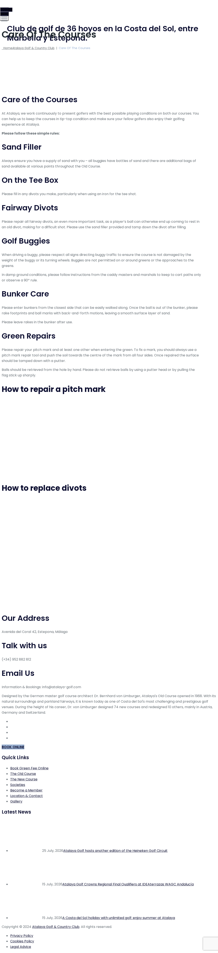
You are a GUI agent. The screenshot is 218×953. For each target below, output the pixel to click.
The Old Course (23, 773)
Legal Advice (20, 946)
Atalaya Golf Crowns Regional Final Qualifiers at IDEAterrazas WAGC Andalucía (128, 884)
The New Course (23, 779)
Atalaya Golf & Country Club (55, 926)
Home (28, 48)
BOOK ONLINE (13, 747)
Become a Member (26, 790)
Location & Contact (26, 795)
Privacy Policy (21, 935)
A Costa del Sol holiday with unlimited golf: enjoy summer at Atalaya (118, 917)
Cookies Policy (22, 941)
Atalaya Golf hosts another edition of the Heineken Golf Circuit (115, 850)
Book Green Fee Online (29, 768)
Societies (17, 784)
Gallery (16, 801)
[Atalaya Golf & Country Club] (108, 10)
